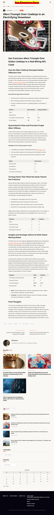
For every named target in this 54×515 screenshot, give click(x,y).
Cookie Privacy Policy (33, 499)
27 (47, 481)
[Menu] (4, 2)
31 (27, 483)
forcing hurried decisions (19, 82)
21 (6, 481)
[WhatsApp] (4, 94)
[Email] (4, 72)
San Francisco (25, 323)
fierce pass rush (41, 149)
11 (33, 477)
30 (20, 483)
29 (13, 483)
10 (27, 477)
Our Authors (13, 496)
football (15, 323)
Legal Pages (30, 496)
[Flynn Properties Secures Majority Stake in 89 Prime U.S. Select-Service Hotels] (14, 386)
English (7, 409)
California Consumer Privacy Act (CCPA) (38, 497)
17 (27, 479)
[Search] (50, 2)
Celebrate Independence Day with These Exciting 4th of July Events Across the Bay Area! (39, 374)
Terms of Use (30, 505)
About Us (5, 496)
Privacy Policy (31, 503)
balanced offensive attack (15, 243)
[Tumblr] (4, 79)
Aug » (7, 486)
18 (33, 479)
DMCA (28, 501)
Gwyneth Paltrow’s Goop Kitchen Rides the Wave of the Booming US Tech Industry (14, 374)
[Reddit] (4, 83)
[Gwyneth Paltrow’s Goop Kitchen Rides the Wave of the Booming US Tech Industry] (14, 361)
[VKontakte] (4, 87)
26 (40, 481)
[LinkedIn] (4, 65)
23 (20, 481)
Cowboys (10, 323)
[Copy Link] (4, 76)
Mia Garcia (9, 10)
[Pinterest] (4, 69)
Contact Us (22, 496)
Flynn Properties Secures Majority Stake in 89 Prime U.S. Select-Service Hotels (13, 398)
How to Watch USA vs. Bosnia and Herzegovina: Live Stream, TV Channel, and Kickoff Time (31, 441)
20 (47, 479)
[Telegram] (4, 90)
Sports (21, 10)
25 (33, 481)
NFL (20, 323)
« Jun (4, 486)
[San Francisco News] (27, 2)
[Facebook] (4, 58)
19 (40, 479)
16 (20, 479)
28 (6, 483)
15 (13, 479)
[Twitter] (4, 62)
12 (40, 477)
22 (13, 481)
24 (27, 481)
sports (31, 323)
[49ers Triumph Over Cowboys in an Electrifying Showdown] (27, 36)
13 (47, 477)
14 (6, 479)
